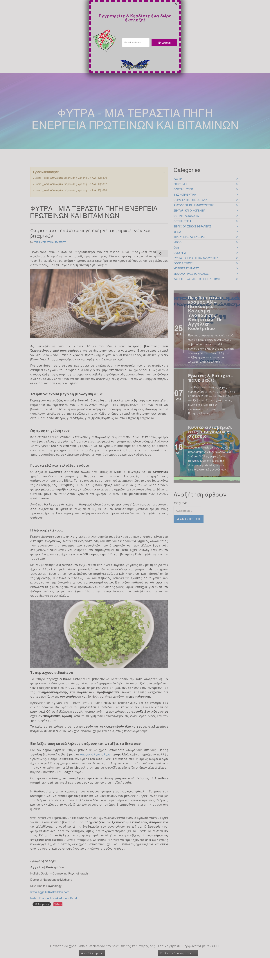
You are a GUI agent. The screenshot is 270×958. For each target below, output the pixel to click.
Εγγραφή (164, 42)
